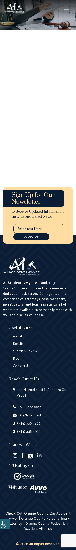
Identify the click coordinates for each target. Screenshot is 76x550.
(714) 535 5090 (28, 431)
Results (18, 343)
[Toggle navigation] (67, 8)
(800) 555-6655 (30, 406)
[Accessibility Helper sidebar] (5, 524)
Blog (16, 358)
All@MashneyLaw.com (35, 415)
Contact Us (21, 365)
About (17, 336)
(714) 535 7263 (28, 423)
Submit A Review (25, 350)
